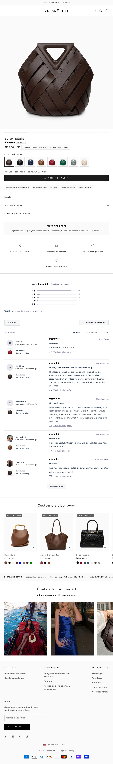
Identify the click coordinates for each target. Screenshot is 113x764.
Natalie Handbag (22, 353)
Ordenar (76, 332)
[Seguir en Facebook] (5, 736)
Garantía (48, 681)
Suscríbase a (17, 727)
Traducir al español (62, 352)
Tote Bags (97, 678)
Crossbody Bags (100, 692)
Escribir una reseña (97, 323)
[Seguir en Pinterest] (20, 736)
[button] (56, 291)
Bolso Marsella (82, 555)
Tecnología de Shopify (65, 751)
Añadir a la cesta (56, 178)
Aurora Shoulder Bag (49, 555)
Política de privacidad (15, 673)
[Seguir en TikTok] (27, 736)
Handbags (97, 673)
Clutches (96, 682)
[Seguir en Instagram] (13, 736)
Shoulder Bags (99, 687)
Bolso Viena (9, 555)
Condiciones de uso (14, 678)
